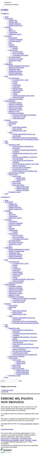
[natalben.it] (5, 13)
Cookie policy (15, 438)
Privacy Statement (26, 424)
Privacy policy (5, 438)
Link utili (28, 440)
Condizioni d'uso (25, 438)
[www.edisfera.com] (7, 452)
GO (20, 381)
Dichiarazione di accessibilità (10, 440)
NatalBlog (4, 10)
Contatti (34, 440)
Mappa (22, 440)
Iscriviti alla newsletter (7, 429)
